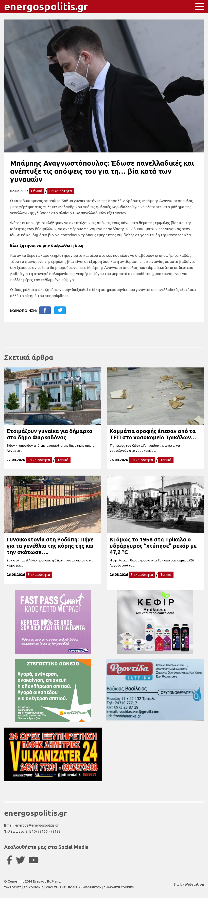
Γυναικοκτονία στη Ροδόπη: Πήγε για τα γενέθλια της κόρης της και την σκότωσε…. (50, 545)
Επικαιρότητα (60, 191)
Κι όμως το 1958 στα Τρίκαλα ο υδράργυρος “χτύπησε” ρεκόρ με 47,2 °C (153, 545)
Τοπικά (62, 460)
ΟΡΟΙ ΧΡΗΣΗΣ (56, 887)
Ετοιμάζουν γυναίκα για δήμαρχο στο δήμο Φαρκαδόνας (49, 434)
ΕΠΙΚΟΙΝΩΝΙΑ (34, 887)
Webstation (194, 884)
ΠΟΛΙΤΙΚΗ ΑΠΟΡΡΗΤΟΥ (84, 887)
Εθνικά (36, 191)
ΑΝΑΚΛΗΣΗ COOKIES (118, 887)
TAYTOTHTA (13, 887)
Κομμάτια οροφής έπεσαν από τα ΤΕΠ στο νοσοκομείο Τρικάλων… (153, 434)
